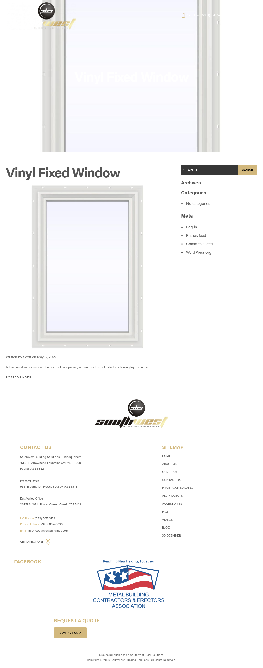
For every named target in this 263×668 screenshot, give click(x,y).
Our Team (169, 472)
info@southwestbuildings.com (48, 530)
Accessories (172, 503)
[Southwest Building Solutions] (41, 15)
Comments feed (199, 244)
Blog (166, 527)
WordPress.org (198, 252)
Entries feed (196, 235)
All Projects (172, 495)
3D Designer (171, 535)
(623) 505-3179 (215, 15)
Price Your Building (177, 488)
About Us (169, 464)
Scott (27, 357)
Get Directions (32, 541)
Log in (191, 227)
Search (247, 169)
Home (166, 456)
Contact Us (171, 480)
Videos (167, 519)
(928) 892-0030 (52, 524)
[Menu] (250, 15)
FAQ (165, 511)
